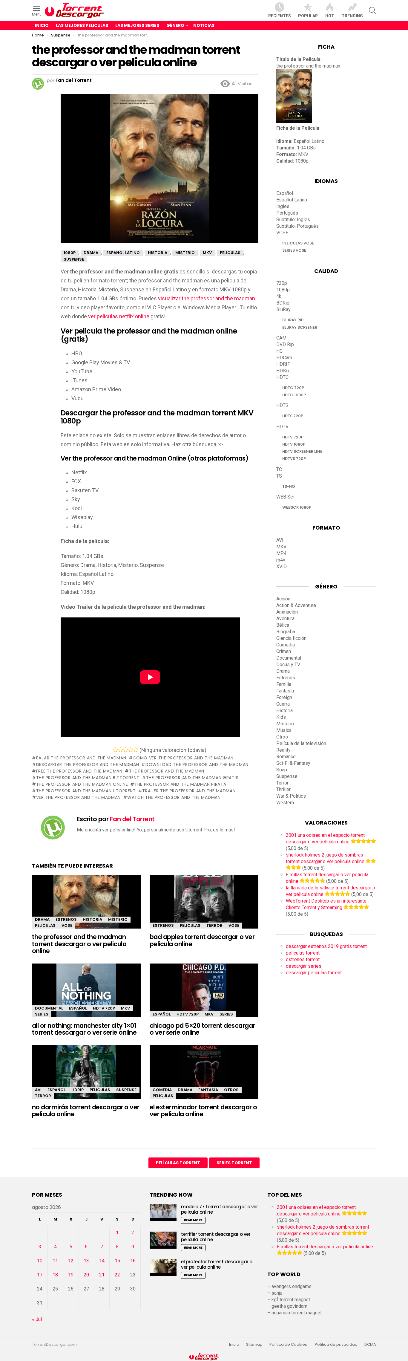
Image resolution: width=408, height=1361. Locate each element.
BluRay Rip (292, 320)
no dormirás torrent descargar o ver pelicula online (85, 1111)
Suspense (126, 1090)
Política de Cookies (288, 1344)
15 (117, 1261)
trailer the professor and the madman (188, 791)
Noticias (203, 25)
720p (281, 283)
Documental (49, 1008)
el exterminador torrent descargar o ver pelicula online (203, 1111)
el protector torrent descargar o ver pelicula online (216, 1264)
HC (279, 351)
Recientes (279, 15)
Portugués (287, 213)
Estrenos (66, 919)
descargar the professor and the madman (87, 764)
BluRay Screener (299, 327)
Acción (283, 599)
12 (70, 1261)
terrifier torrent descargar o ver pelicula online (216, 1237)
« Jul (37, 1319)
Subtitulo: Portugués (297, 226)
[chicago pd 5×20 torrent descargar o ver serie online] (204, 996)
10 (39, 1261)
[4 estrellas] (130, 749)
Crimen (283, 651)
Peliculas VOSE (298, 243)
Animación (287, 612)
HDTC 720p (293, 388)
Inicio (42, 25)
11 (55, 1261)
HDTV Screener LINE (302, 451)
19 (70, 1275)
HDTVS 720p (294, 458)
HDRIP (77, 1090)
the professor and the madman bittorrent (87, 778)
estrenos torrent (303, 959)
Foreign (284, 697)
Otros (231, 1090)
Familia (283, 684)
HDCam (284, 357)
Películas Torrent (178, 1163)
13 (86, 1261)
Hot (329, 15)
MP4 (281, 553)
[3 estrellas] (125, 749)
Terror (214, 925)
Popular (308, 15)
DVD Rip (285, 344)
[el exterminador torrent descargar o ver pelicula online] (204, 1077)
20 (86, 1275)
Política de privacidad (336, 1344)
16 (133, 1261)
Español (78, 1008)
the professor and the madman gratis (192, 778)
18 (55, 1275)
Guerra (283, 704)
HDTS (282, 405)
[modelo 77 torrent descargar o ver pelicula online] (163, 1212)
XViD (281, 566)
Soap (281, 770)
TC (279, 469)
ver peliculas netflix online (118, 316)
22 (117, 1275)
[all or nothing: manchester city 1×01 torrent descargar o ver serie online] (86, 996)
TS (279, 476)
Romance (286, 756)
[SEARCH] (372, 10)
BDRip (282, 303)
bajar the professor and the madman (81, 758)
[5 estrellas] (135, 749)
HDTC (282, 377)
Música (284, 730)
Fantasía (208, 1090)
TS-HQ (288, 486)
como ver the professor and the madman (183, 758)
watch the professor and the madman (174, 797)
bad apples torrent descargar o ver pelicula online (202, 940)
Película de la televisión (301, 743)
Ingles (282, 206)
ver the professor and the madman (78, 797)
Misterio (118, 919)
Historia (92, 919)
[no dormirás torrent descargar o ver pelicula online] (86, 1077)
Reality (283, 750)
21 (102, 1275)
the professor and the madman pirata (180, 784)
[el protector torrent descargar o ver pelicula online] (163, 1267)
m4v (280, 560)
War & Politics (291, 796)
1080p (283, 290)
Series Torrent (234, 1163)
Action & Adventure (296, 605)
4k (278, 296)
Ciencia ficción (291, 638)
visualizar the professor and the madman (206, 298)
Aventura (285, 618)
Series (41, 1014)
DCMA (370, 1344)
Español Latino (291, 200)
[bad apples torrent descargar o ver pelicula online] (204, 907)
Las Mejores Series (137, 25)
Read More (193, 1220)
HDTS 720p (292, 416)
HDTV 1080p (293, 444)
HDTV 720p (104, 1008)
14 (102, 1261)
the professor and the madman (166, 771)
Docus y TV (288, 664)
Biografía (285, 631)
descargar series (303, 966)
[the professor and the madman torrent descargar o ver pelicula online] (86, 907)
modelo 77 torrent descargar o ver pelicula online (219, 1209)
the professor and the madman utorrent (86, 791)
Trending (352, 15)
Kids (281, 717)
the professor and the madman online (82, 784)
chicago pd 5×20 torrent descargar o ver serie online (202, 1029)
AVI (38, 1090)
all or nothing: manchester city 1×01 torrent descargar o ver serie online (84, 1029)
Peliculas (45, 925)
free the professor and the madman (79, 771)
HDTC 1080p (294, 395)
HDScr (283, 371)
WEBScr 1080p (296, 507)
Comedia (162, 1090)
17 (39, 1275)
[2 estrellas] (120, 749)
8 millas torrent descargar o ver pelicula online (325, 1247)
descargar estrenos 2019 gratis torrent (326, 946)
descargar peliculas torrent (314, 972)
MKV (125, 1008)
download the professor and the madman (197, 764)
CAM (281, 338)
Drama (42, 919)
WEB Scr (285, 497)
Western (285, 802)
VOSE (67, 925)
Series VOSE (294, 250)
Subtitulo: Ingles (293, 219)
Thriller (283, 789)
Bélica (282, 625)
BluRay (283, 309)
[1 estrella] (115, 749)
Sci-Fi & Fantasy (293, 763)
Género (175, 25)
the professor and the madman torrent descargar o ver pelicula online (79, 943)
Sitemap (254, 1344)
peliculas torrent (303, 953)
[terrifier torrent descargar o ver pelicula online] (163, 1240)
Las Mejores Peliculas (82, 25)
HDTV (282, 426)
